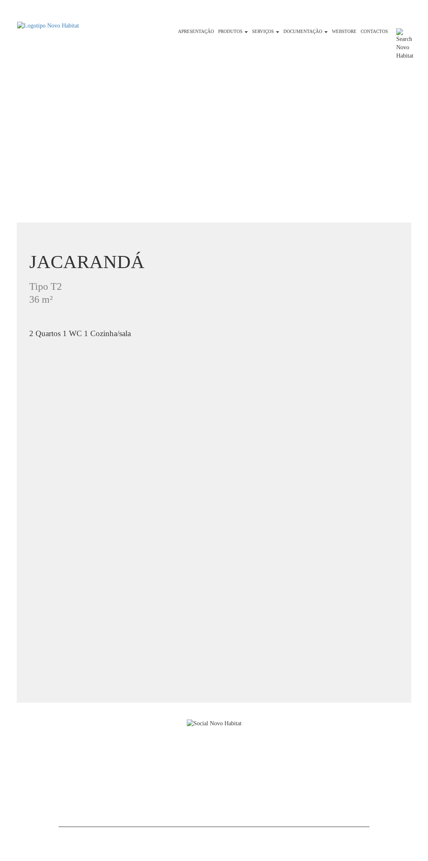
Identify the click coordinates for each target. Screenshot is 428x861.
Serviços (263, 31)
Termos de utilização (92, 790)
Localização (81, 781)
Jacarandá (87, 262)
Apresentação (196, 31)
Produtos (231, 31)
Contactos (374, 31)
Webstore (344, 31)
